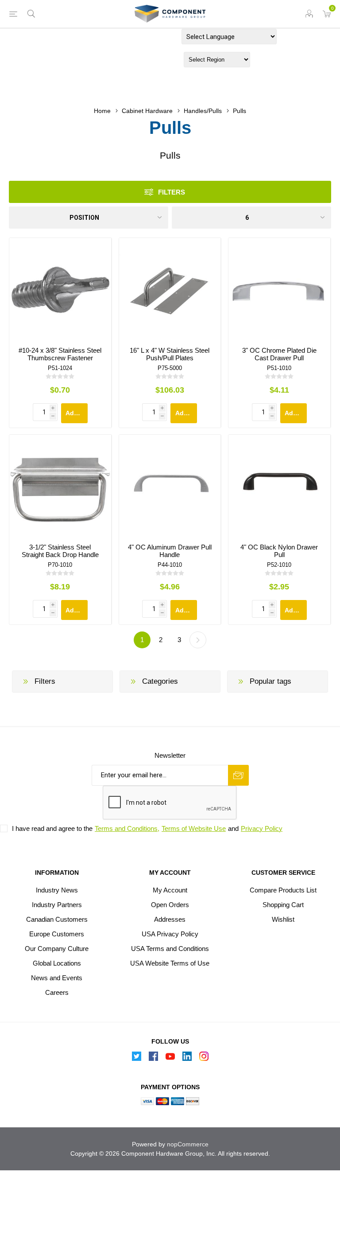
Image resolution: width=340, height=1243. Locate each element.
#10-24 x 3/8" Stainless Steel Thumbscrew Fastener (60, 354)
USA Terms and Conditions (170, 948)
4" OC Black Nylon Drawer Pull (279, 550)
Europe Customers (56, 934)
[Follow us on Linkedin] (187, 1059)
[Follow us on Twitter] (136, 1059)
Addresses (169, 919)
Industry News (57, 890)
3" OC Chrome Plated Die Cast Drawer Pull (279, 354)
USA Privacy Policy (170, 934)
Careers (57, 992)
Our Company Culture (57, 948)
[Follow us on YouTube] (170, 1059)
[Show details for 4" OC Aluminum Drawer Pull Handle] (170, 486)
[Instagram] (204, 1059)
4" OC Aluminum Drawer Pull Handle (170, 550)
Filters (171, 192)
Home (102, 110)
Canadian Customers (57, 919)
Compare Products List (283, 890)
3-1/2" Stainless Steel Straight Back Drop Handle (60, 550)
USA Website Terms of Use (169, 963)
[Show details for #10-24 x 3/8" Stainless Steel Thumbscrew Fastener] (60, 289)
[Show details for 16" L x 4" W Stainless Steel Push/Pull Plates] (170, 289)
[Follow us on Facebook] (153, 1059)
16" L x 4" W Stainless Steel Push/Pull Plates (169, 354)
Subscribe (238, 775)
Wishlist (283, 919)
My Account (170, 890)
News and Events (56, 978)
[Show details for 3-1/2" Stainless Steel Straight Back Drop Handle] (60, 486)
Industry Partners (57, 904)
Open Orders (170, 904)
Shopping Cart (283, 904)
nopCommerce (188, 1144)
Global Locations (57, 963)
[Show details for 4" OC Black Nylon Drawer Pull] (279, 486)
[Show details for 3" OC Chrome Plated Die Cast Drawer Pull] (279, 289)
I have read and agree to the (52, 828)
